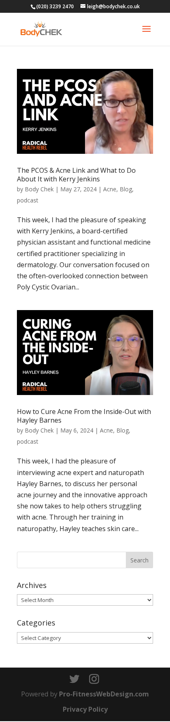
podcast (27, 200)
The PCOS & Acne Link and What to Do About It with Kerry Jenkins (76, 174)
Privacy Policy (85, 709)
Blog (126, 189)
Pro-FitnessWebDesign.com (104, 693)
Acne (109, 189)
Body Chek (39, 189)
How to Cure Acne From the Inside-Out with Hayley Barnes (84, 416)
